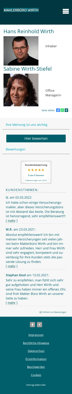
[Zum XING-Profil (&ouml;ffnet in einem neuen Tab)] (39, 324)
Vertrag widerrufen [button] (36, 384)
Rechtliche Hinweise (36, 343)
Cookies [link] (36, 375)
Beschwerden (36, 367)
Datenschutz (36, 351)
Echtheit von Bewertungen (54, 312)
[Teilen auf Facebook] (58, 110)
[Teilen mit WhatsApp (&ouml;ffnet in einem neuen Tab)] (62, 110)
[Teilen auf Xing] (66, 110)
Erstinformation (36, 359)
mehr (12, 220)
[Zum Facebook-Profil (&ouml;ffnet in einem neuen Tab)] (32, 324)
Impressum (36, 335)
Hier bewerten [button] (36, 138)
